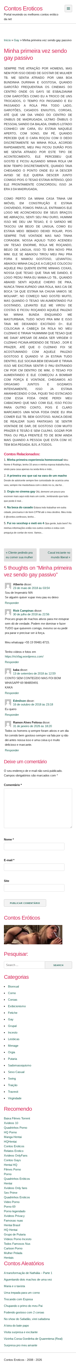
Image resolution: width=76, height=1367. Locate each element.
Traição (12, 1085)
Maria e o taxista (14, 1286)
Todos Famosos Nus (17, 1243)
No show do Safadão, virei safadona (27, 1319)
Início (7, 40)
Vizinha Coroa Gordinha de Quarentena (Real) (33, 1338)
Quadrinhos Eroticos (17, 1197)
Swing (12, 1078)
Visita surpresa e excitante (21, 1332)
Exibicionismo (17, 1006)
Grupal (12, 1026)
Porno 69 (9, 1206)
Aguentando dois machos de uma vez (28, 1279)
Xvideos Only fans (15, 1188)
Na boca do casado (20, 507)
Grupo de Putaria (15, 1234)
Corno (12, 993)
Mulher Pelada (13, 1253)
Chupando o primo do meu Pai (23, 1305)
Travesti (13, 1091)
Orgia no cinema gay (21, 491)
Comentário (13, 785)
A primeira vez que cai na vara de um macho (37, 475)
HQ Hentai (10, 1229)
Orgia (11, 1052)
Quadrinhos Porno (15, 1127)
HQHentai (10, 1141)
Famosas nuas (13, 1220)
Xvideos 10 (11, 1123)
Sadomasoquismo (19, 1065)
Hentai (8, 1183)
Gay (16, 40)
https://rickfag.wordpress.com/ (24, 656)
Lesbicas (13, 1039)
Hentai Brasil (12, 1225)
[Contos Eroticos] (33, 943)
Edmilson (19, 700)
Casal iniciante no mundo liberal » (59, 555)
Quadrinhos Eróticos (17, 1178)
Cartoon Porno (13, 1248)
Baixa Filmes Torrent (17, 1118)
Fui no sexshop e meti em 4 (25, 523)
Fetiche (12, 1012)
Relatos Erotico (13, 1150)
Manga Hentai (13, 1137)
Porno (7, 1174)
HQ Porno (10, 1132)
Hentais (9, 1257)
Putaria (12, 1058)
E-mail (9, 860)
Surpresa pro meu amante (20, 1345)
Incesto (12, 1032)
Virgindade (14, 1098)
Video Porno (11, 1202)
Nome (9, 839)
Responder (12, 602)
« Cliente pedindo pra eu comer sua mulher (19, 555)
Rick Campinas (23, 610)
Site (6, 880)
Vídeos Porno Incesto (17, 1239)
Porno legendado (14, 1211)
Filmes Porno (12, 1169)
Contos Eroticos (23, 8)
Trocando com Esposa (18, 1299)
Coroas (12, 999)
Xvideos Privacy (14, 1215)
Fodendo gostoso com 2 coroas (24, 1312)
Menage (13, 1045)
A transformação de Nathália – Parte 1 (28, 1273)
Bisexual (13, 986)
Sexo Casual (16, 1072)
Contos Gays (12, 1160)
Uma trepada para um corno (22, 1292)
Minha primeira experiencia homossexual (35, 459)
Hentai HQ (10, 1164)
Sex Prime (10, 1192)
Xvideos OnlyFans (15, 1155)
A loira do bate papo (16, 1325)
